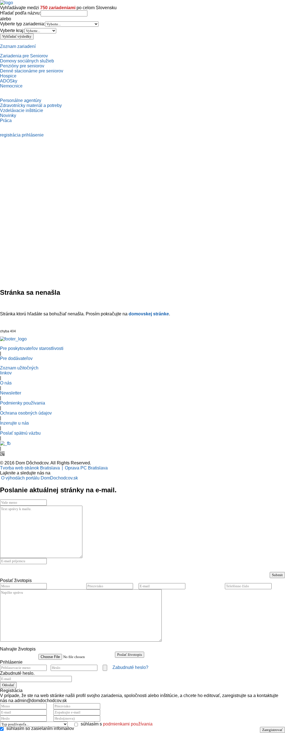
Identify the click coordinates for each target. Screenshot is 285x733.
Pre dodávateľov (16, 358)
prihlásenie (33, 135)
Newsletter (10, 393)
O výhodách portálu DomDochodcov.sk (39, 478)
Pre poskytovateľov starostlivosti (31, 348)
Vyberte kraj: (12, 30)
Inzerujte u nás (14, 423)
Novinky (8, 115)
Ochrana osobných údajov (26, 413)
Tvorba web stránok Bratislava (30, 468)
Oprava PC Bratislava (86, 468)
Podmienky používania (22, 403)
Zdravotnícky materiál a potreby (31, 105)
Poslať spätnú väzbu (20, 433)
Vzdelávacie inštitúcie (21, 110)
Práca (6, 120)
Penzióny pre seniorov (22, 66)
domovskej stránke (149, 313)
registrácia (10, 135)
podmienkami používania (128, 724)
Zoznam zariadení (18, 46)
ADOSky (8, 81)
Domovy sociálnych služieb (27, 61)
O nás (6, 383)
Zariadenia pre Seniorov (24, 55)
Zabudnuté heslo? (130, 667)
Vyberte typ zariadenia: (22, 23)
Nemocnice (11, 86)
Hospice (8, 76)
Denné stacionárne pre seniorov (31, 71)
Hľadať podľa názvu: (20, 13)
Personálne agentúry (20, 100)
